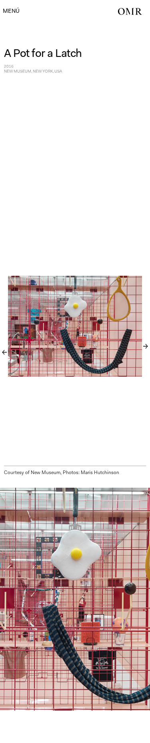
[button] (11, 10)
